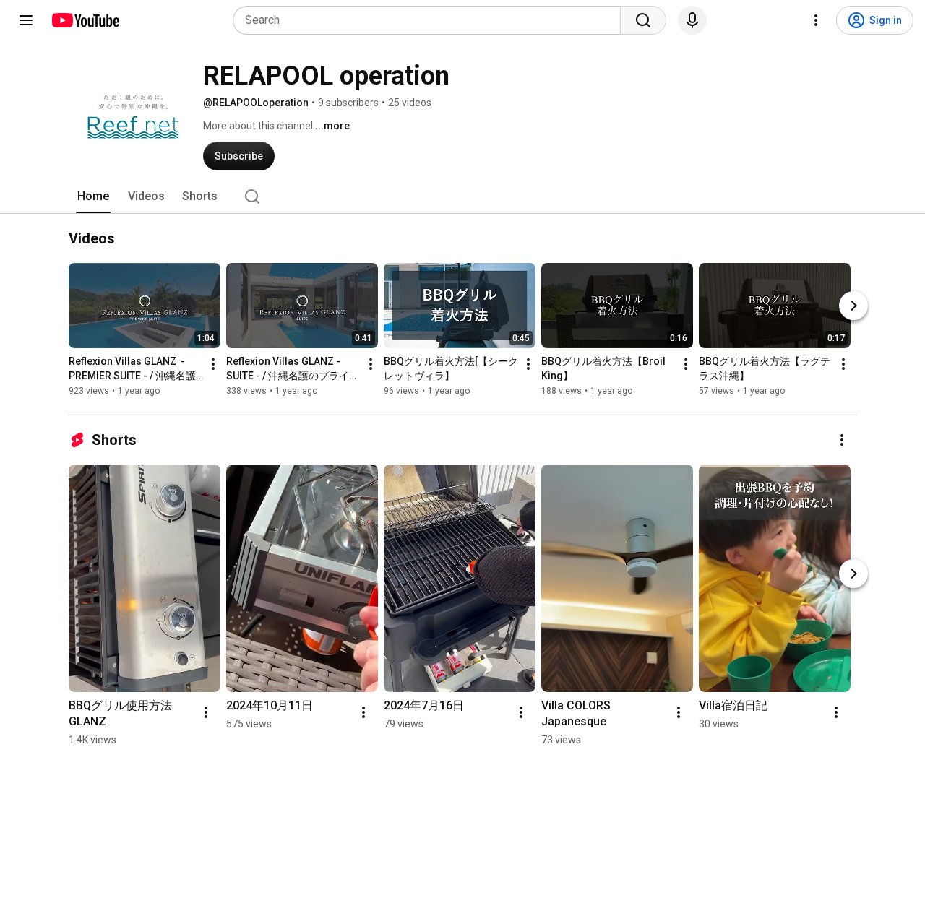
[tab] (93, 196)
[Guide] (26, 20)
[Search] (643, 20)
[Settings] (816, 20)
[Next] (853, 305)
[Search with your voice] (692, 20)
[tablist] (462, 196)
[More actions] (213, 364)
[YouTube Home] (84, 20)
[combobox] (431, 20)
